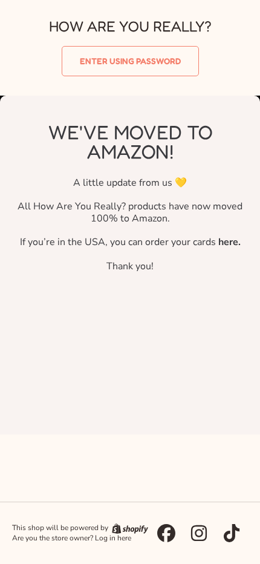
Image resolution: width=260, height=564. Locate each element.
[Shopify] (129, 528)
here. (229, 242)
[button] (130, 61)
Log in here (113, 538)
